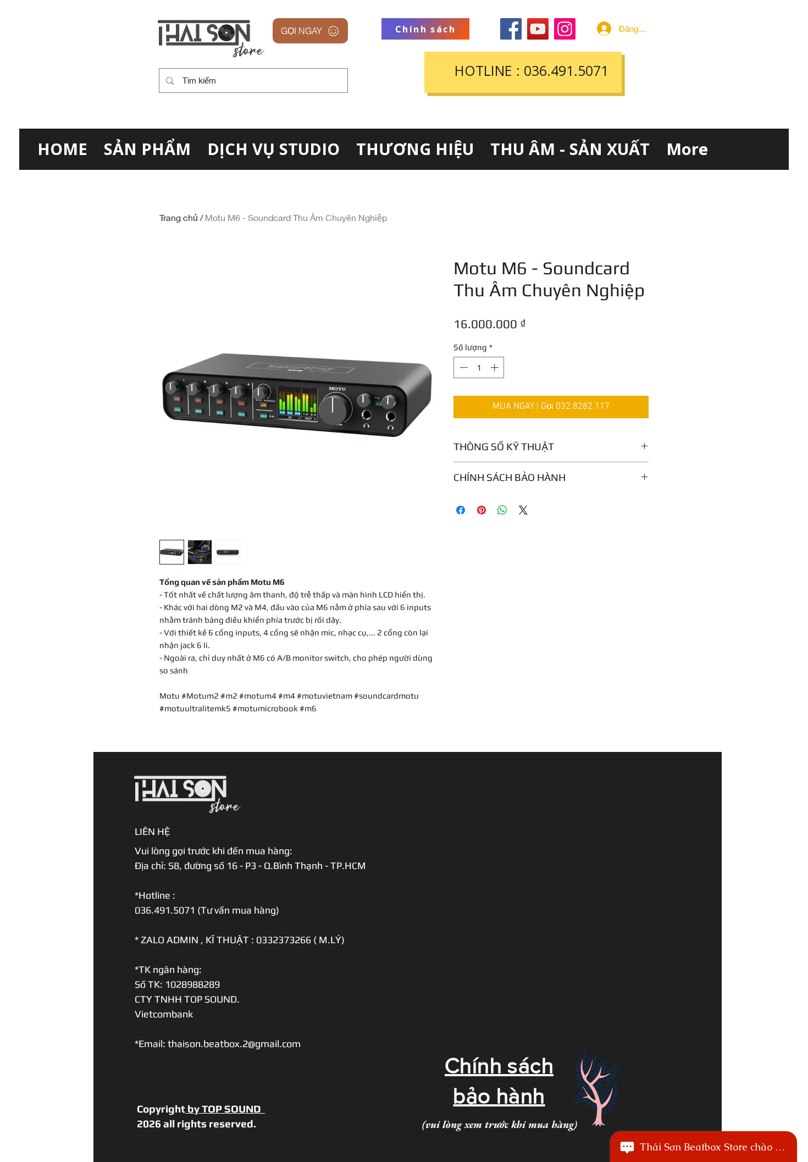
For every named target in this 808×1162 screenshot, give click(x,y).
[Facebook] (511, 29)
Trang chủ (178, 217)
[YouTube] (538, 29)
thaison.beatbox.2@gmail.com (234, 1043)
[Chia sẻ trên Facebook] (460, 510)
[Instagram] (564, 29)
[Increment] (495, 367)
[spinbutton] (479, 367)
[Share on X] (523, 510)
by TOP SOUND (225, 1109)
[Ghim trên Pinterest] (481, 510)
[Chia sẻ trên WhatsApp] (502, 510)
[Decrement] (462, 367)
